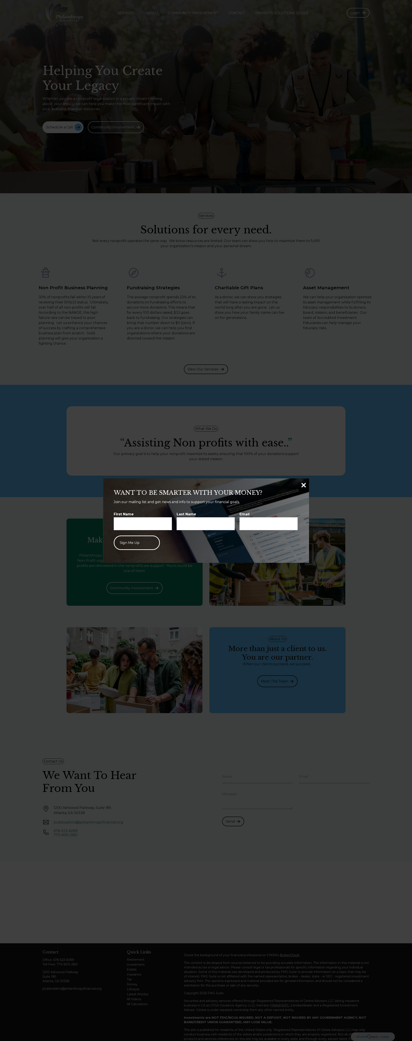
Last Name (186, 514)
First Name (124, 514)
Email (244, 514)
